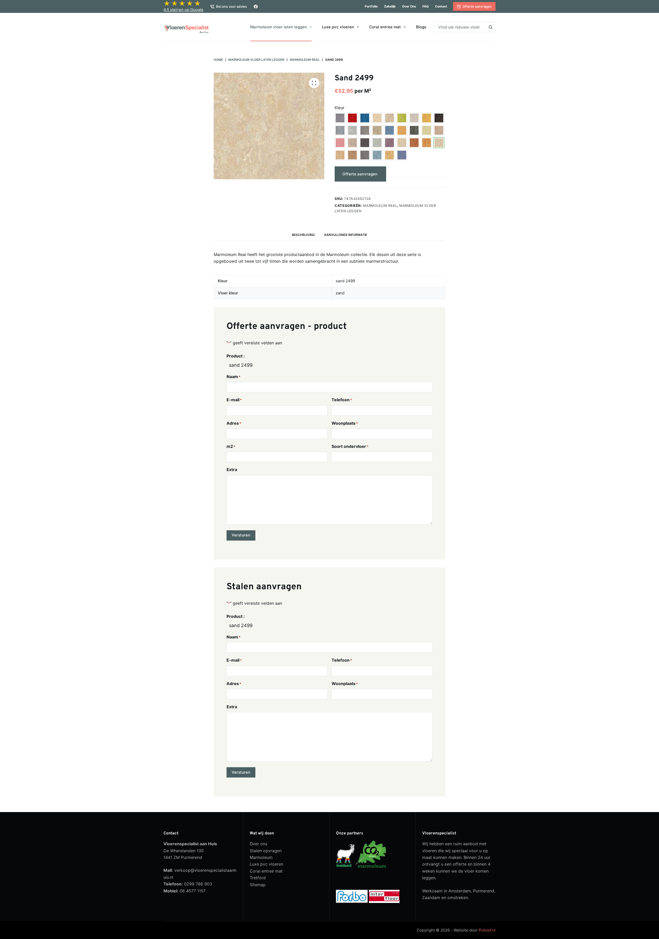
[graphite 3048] (414, 130)
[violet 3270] (401, 155)
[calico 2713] (377, 118)
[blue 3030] (364, 118)
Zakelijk (390, 6)
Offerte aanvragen (477, 6)
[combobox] (459, 27)
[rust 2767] (414, 142)
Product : (236, 355)
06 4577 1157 (193, 890)
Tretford (258, 877)
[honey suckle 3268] (340, 142)
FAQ (425, 6)
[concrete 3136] (414, 118)
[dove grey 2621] (352, 130)
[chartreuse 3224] (401, 118)
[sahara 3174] (426, 142)
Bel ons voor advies (231, 6)
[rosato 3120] (401, 142)
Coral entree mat (385, 26)
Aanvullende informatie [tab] (345, 235)
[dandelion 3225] (426, 118)
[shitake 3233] (352, 155)
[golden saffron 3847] (401, 130)
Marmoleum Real (380, 205)
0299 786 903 (198, 883)
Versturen (241, 535)
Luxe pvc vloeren (338, 26)
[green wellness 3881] (426, 130)
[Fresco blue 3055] (389, 130)
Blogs (421, 26)
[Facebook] (256, 6)
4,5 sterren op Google (183, 9)
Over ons (409, 6)
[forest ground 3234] (377, 130)
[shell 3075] (340, 155)
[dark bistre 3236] (439, 118)
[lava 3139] (364, 142)
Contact (441, 6)
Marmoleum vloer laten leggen (278, 26)
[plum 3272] (389, 142)
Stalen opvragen (266, 850)
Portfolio (371, 6)
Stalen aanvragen (414, 174)
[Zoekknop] (490, 27)
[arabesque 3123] (340, 118)
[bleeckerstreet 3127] (352, 118)
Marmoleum (261, 857)
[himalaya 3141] (439, 130)
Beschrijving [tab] (303, 235)
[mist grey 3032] (377, 142)
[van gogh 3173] (389, 155)
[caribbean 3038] (389, 118)
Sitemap (258, 884)
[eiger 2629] (364, 130)
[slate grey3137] (364, 155)
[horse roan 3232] (352, 142)
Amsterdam (459, 890)
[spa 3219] (377, 155)
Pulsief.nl (487, 930)
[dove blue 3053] (340, 130)
